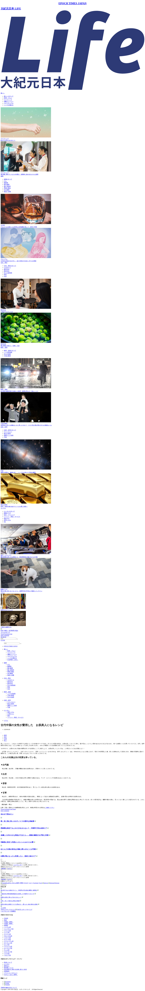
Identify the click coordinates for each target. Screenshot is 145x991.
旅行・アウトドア (9, 515)
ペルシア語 (7, 955)
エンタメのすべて (9, 511)
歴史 (5, 274)
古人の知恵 (7, 354)
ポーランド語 (8, 943)
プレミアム (4, 259)
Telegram (56, 883)
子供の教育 (7, 356)
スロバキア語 (8, 951)
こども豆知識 (11, 693)
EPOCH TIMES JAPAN (10, 646)
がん (5, 181)
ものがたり (7, 267)
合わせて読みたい (7, 814)
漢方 (5, 737)
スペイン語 (7, 934)
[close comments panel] (1, 860)
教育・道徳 (4, 389)
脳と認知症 (7, 186)
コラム (6, 720)
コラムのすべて (5, 632)
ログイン (9, 868)
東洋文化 (6, 269)
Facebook (35, 883)
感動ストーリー (8, 101)
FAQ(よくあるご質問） (11, 974)
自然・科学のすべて (10, 430)
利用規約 (6, 971)
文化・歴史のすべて (10, 265)
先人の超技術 (8, 273)
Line (47, 883)
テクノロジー (8, 432)
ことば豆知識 (8, 352)
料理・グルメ (8, 98)
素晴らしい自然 (8, 435)
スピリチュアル (8, 103)
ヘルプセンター (17, 865)
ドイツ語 (6, 932)
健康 (5, 663)
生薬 (5, 739)
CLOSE (3, 640)
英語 (5, 920)
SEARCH (3, 637)
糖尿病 (6, 182)
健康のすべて (8, 179)
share (2, 635)
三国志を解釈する (6, 627)
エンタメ (6, 710)
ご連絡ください (49, 807)
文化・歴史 (7, 678)
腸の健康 (6, 184)
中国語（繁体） (8, 923)
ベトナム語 (7, 927)
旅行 (8, 715)
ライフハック (8, 99)
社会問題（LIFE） (12, 659)
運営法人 (6, 966)
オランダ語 (7, 939)
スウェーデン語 (8, 941)
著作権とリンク (8, 967)
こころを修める (8, 105)
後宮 (5, 735)
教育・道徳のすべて (10, 350)
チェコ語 (6, 950)
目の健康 (6, 190)
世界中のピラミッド (7, 610)
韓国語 (6, 925)
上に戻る (3, 907)
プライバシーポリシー (10, 973)
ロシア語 (6, 944)
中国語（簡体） (8, 922)
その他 (3, 225)
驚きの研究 (7, 433)
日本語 (6, 918)
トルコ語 (6, 953)
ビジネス (6, 964)
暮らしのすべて (8, 96)
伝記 (5, 276)
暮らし (6, 649)
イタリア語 (7, 937)
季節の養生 (7, 188)
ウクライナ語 (8, 946)
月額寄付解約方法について (9, 987)
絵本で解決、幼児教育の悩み (9, 630)
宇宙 (5, 437)
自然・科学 (7, 700)
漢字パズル (7, 520)
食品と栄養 (7, 191)
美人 (5, 740)
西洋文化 (6, 271)
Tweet (40, 883)
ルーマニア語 (8, 948)
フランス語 (7, 930)
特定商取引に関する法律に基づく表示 (15, 969)
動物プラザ (7, 513)
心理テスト (10, 714)
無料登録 (3, 868)
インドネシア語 (8, 929)
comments (6, 635)
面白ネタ (6, 518)
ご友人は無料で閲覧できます (20, 883)
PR (5, 522)
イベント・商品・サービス (12, 516)
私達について (8, 962)
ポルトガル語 (8, 936)
